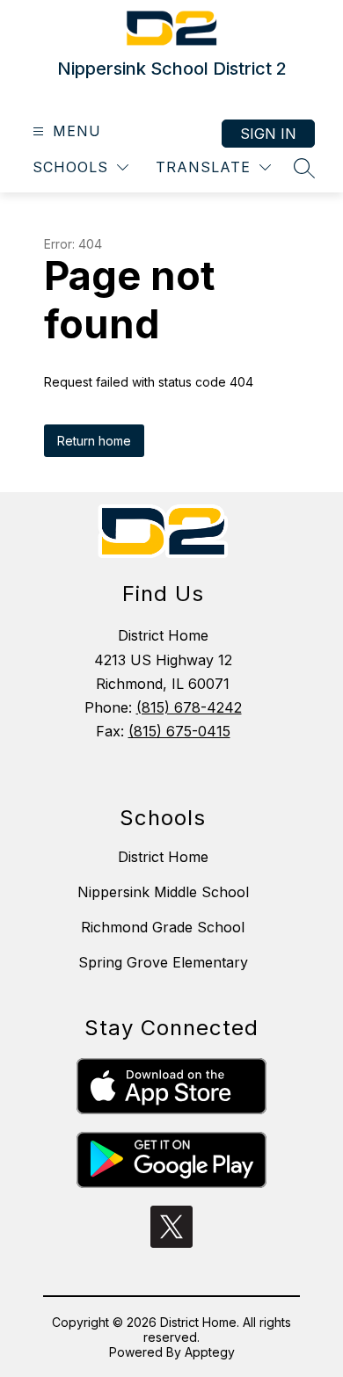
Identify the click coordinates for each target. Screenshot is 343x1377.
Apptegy (210, 1351)
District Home (163, 857)
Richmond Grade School (162, 927)
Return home (94, 440)
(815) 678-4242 (189, 707)
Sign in (268, 133)
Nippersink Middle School (163, 892)
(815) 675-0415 (179, 731)
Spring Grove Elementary (163, 962)
